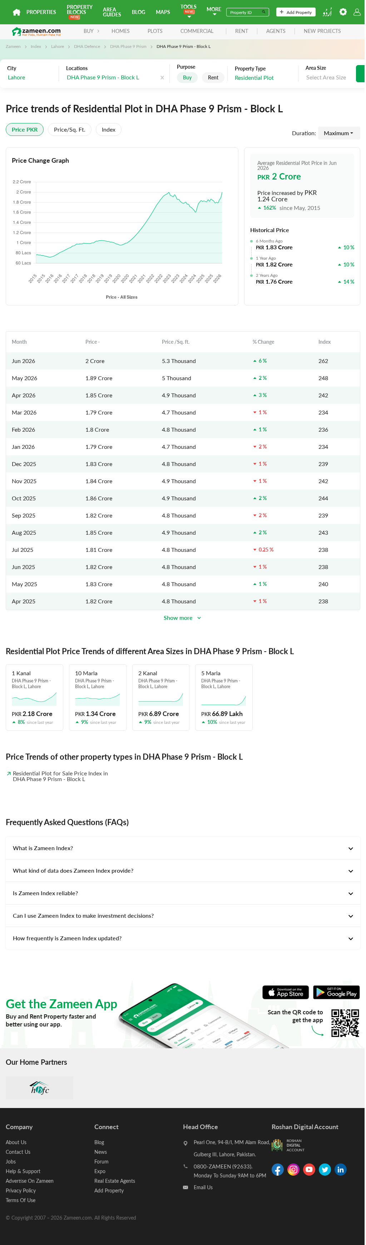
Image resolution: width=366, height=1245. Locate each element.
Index (36, 46)
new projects (322, 31)
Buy (187, 77)
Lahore (57, 46)
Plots (155, 31)
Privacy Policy (21, 1190)
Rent (213, 77)
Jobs (11, 1161)
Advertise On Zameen (30, 1180)
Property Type (250, 68)
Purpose (186, 66)
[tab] (183, 848)
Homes (121, 31)
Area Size (316, 67)
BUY (89, 31)
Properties (41, 12)
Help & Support (23, 1171)
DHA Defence (87, 46)
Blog (138, 12)
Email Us (203, 1187)
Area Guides (112, 12)
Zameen (13, 46)
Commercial (196, 31)
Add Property (299, 12)
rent (241, 31)
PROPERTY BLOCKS (79, 9)
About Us (16, 1142)
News (100, 1151)
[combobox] (31, 77)
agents (276, 31)
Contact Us (18, 1151)
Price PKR (25, 129)
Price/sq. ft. (69, 129)
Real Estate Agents (114, 1180)
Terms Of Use (20, 1200)
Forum (101, 1161)
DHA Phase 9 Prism (128, 46)
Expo (99, 1171)
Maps (163, 12)
